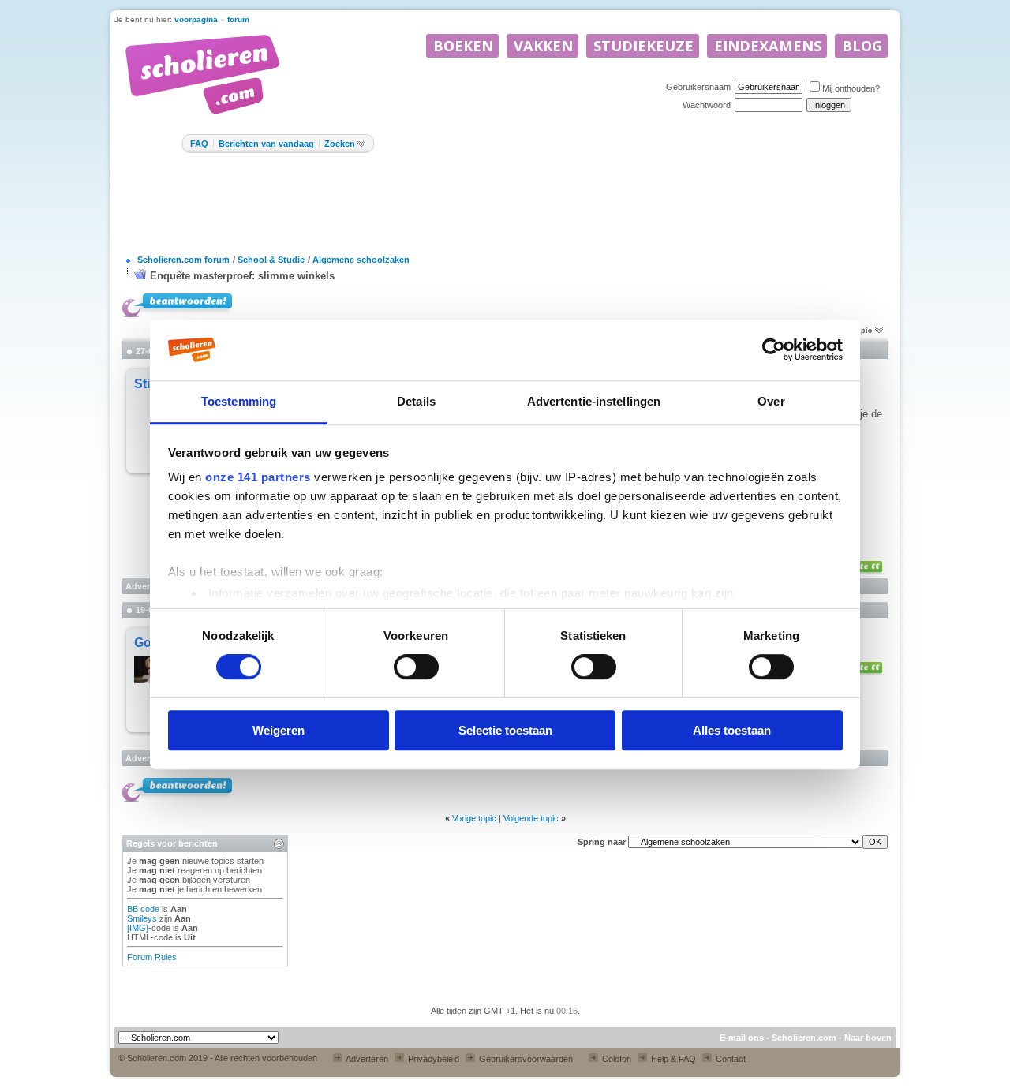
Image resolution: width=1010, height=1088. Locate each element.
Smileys (142, 918)
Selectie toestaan (505, 730)
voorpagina (196, 19)
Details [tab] (416, 401)
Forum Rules (152, 957)
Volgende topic (531, 818)
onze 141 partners (258, 477)
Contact (729, 1059)
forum (238, 19)
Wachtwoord (707, 105)
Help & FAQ (672, 1059)
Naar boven (868, 1037)
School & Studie (271, 259)
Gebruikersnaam (698, 87)
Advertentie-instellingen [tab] (593, 401)
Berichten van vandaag (266, 143)
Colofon (615, 1059)
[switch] (416, 666)
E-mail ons (742, 1037)
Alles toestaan (732, 730)
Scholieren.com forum (183, 259)
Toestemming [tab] (238, 401)
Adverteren (366, 1059)
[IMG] (137, 928)
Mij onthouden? (851, 88)
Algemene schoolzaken (361, 259)
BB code (143, 909)
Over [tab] (771, 401)
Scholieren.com (804, 1037)
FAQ (199, 143)
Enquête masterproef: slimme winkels (242, 276)
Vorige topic (474, 818)
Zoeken (339, 143)
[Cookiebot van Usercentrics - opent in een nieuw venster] (774, 349)
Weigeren (278, 730)
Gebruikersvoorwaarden (525, 1059)
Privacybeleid (432, 1059)
